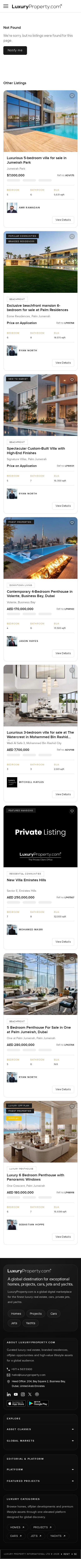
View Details (63, 220)
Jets (14, 1323)
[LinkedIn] (9, 1394)
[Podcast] (37, 1394)
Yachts (30, 1323)
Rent (67, 1554)
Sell (77, 1554)
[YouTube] (16, 1394)
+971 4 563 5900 (21, 1369)
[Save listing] (72, 96)
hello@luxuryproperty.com (28, 1375)
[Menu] (6, 6)
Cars (53, 1313)
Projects (36, 1313)
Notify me (15, 50)
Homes (16, 1313)
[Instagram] (23, 1394)
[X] (30, 1394)
